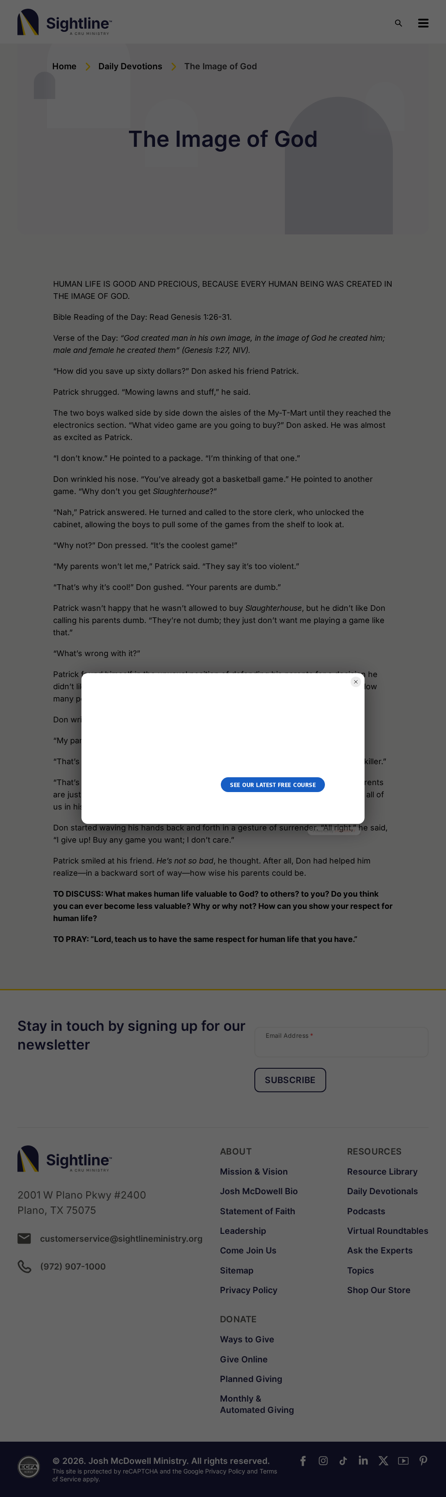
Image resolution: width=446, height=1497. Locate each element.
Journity (344, 830)
